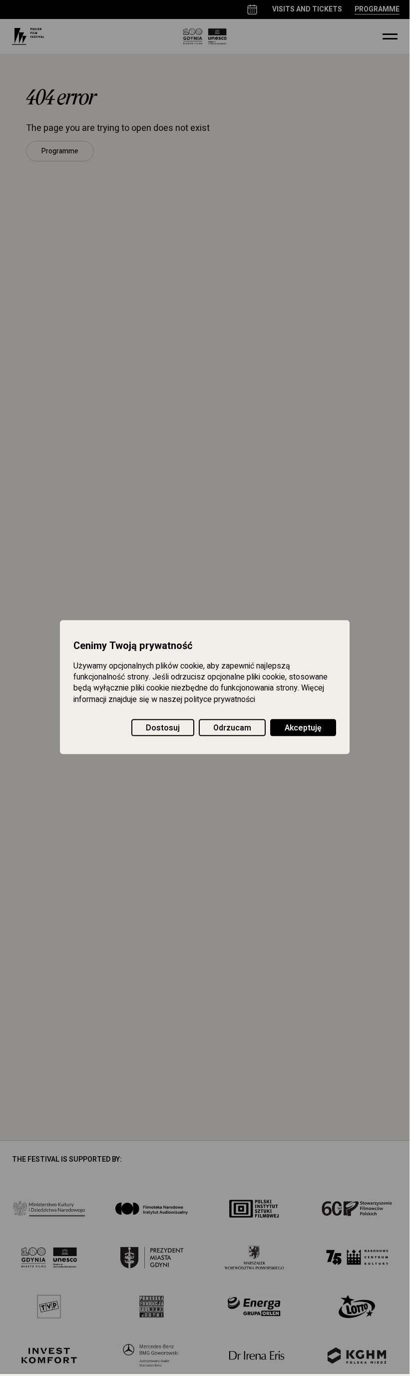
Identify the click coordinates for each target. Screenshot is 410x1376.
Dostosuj (163, 728)
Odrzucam (232, 728)
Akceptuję (303, 728)
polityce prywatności (219, 699)
